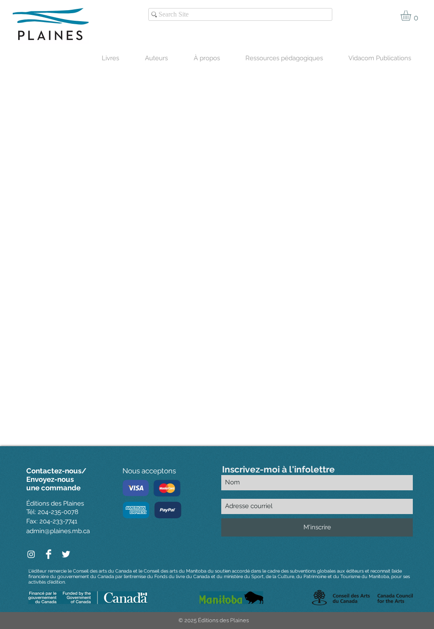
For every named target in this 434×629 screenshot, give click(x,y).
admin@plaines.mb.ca (58, 531)
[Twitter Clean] (66, 554)
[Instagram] (31, 554)
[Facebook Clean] (48, 554)
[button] (412, 15)
